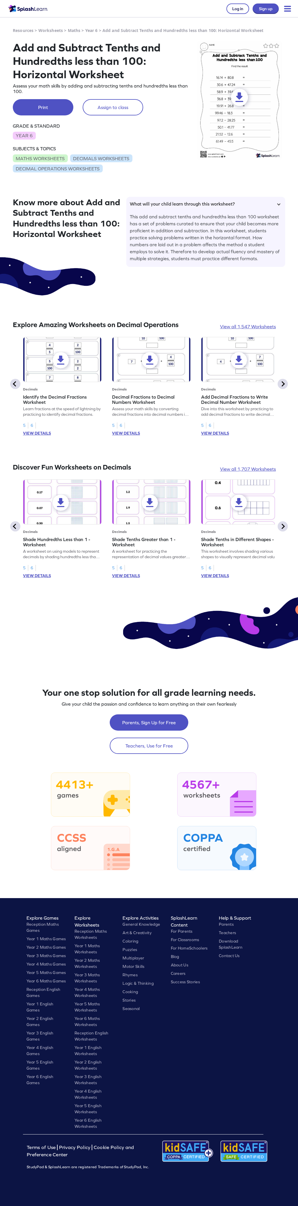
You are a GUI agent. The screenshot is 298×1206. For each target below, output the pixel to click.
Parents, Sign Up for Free (149, 722)
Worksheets (50, 30)
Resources (23, 30)
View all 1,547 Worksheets (248, 326)
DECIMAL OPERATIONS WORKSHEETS (58, 168)
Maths (74, 30)
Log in (237, 8)
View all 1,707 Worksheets (248, 469)
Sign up (265, 8)
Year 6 (91, 30)
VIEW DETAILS (37, 433)
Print (43, 107)
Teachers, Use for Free (149, 745)
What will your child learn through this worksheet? (182, 203)
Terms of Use (42, 1147)
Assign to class (112, 107)
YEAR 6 (24, 135)
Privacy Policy (75, 1147)
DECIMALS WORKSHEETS (101, 158)
